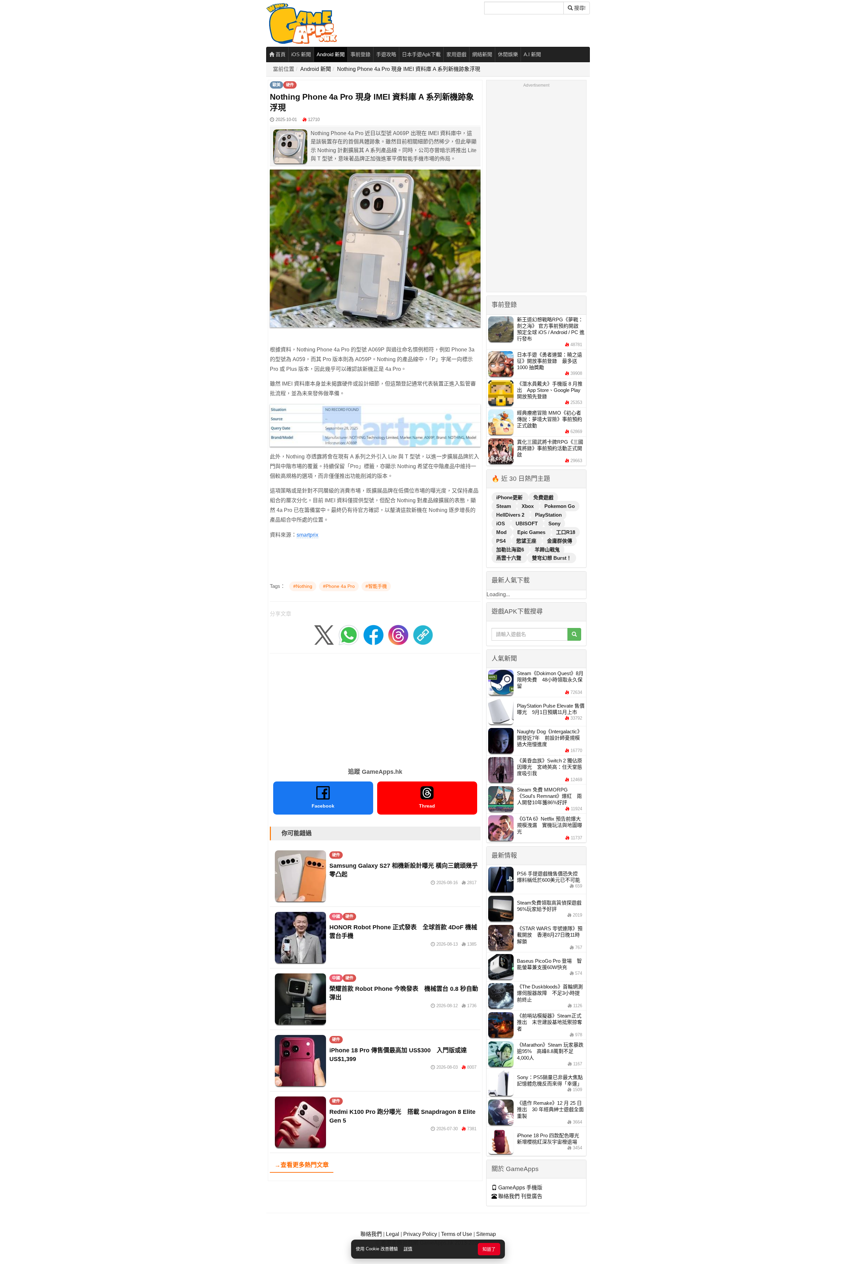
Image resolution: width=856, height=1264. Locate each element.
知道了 (489, 1249)
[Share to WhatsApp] (349, 634)
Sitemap (486, 1234)
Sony (554, 523)
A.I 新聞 (532, 54)
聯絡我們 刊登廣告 (519, 1196)
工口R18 (565, 532)
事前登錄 (360, 54)
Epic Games (532, 532)
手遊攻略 (386, 54)
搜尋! (579, 8)
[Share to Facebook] (373, 634)
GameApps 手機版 (519, 1187)
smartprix (307, 535)
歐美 (277, 85)
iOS (501, 523)
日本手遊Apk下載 (421, 54)
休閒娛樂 (508, 54)
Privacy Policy (420, 1234)
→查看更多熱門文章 (302, 1165)
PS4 (501, 541)
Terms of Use (456, 1234)
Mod (502, 532)
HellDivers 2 (511, 515)
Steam (504, 506)
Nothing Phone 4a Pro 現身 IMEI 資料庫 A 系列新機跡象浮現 (408, 69)
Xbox (528, 506)
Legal (392, 1234)
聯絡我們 (371, 1234)
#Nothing (302, 586)
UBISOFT (527, 523)
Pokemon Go (559, 506)
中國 (336, 916)
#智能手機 (376, 586)
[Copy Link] (423, 634)
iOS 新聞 (301, 54)
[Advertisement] (375, 708)
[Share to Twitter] (324, 634)
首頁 (280, 54)
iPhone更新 (510, 497)
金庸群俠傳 (559, 541)
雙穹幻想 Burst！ (551, 558)
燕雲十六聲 (509, 558)
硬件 (290, 85)
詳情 (408, 1248)
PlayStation (548, 515)
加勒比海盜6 (510, 549)
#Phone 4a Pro (339, 586)
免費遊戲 (543, 497)
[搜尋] (574, 634)
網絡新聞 (482, 54)
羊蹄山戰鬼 (547, 549)
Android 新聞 (331, 54)
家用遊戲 (456, 54)
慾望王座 (527, 541)
